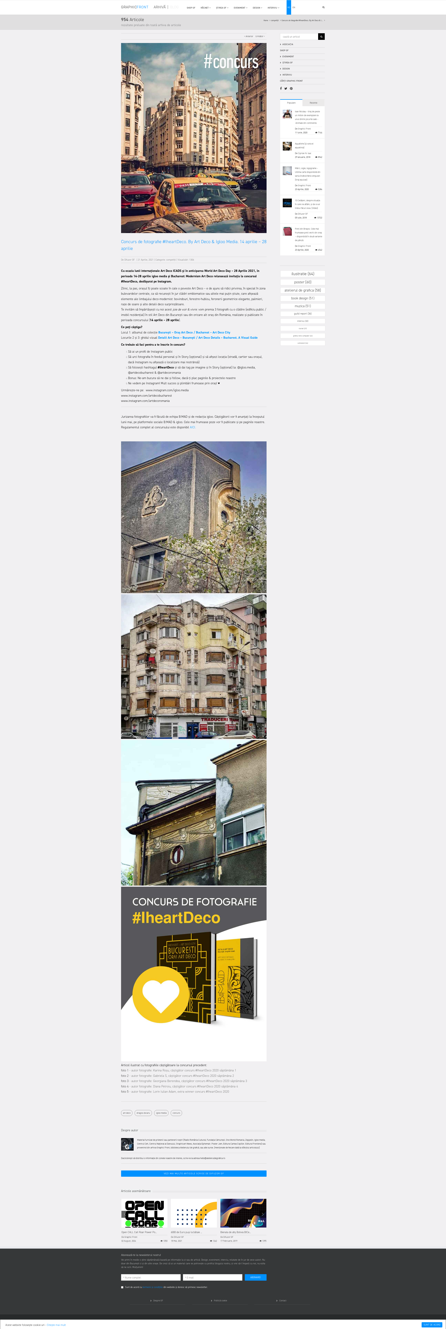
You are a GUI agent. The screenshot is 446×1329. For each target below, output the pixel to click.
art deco (126, 1112)
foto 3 (125, 1081)
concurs (176, 1112)
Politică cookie (220, 1300)
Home (266, 20)
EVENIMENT (239, 7)
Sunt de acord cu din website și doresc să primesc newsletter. (166, 1287)
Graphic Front (130, 1237)
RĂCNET (205, 7)
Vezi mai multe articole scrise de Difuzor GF (194, 1173)
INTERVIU (272, 7)
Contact (282, 1300)
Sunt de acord (432, 1324)
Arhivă (160, 7)
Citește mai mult (56, 1325)
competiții (275, 20)
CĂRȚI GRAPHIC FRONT (291, 80)
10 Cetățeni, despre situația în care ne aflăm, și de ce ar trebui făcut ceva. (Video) (307, 204)
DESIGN (256, 7)
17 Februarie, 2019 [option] (243, 1236)
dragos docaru (143, 1112)
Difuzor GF (129, 259)
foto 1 (125, 1070)
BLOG (174, 7)
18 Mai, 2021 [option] (194, 1236)
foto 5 (125, 1092)
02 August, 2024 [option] (144, 1236)
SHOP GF (191, 7)
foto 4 (125, 1086)
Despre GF (158, 1300)
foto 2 (125, 1076)
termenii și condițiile (153, 1287)
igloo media (161, 1112)
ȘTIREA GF (221, 7)
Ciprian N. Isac (304, 153)
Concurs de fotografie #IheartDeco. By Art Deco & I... (302, 20)
